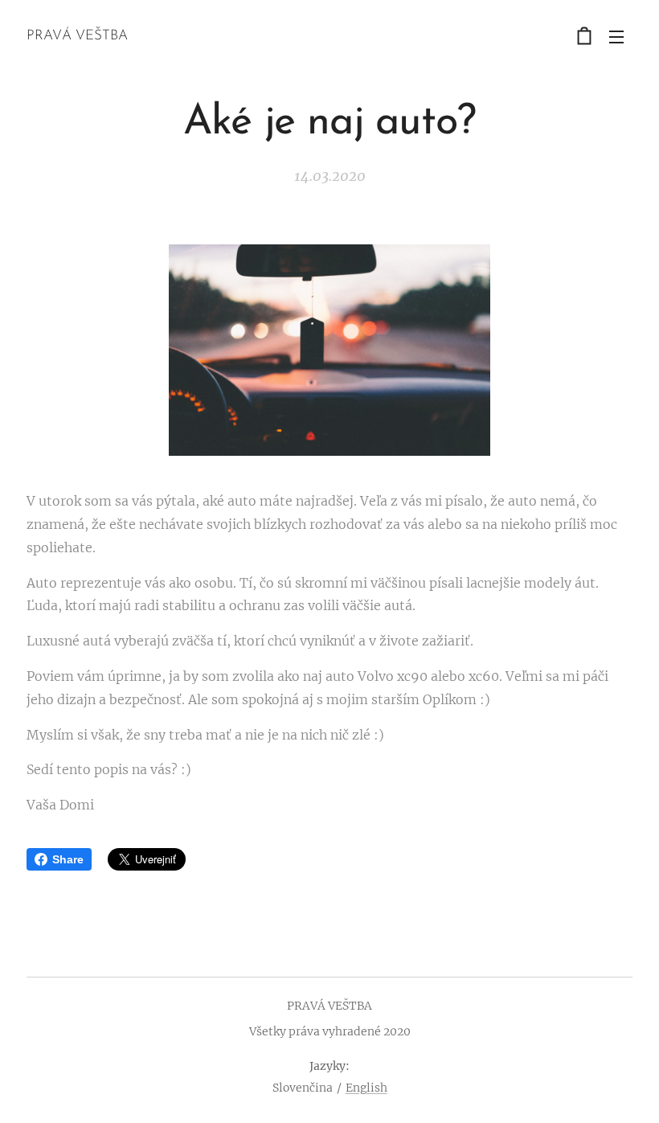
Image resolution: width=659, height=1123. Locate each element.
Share (68, 859)
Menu (616, 36)
